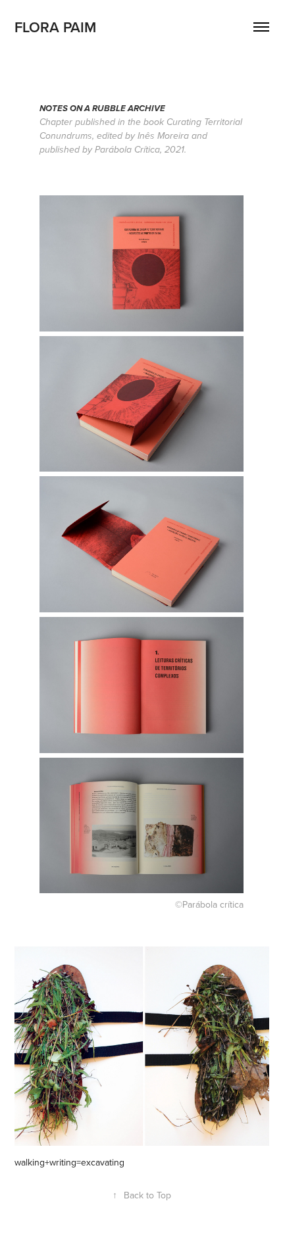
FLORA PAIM (55, 26)
